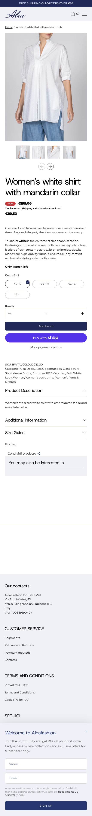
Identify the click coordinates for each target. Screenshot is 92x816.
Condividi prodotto (22, 453)
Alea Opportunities (49, 368)
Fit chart (10, 444)
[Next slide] (50, 166)
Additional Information (25, 420)
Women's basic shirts (39, 377)
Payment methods (17, 652)
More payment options (45, 347)
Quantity (9, 306)
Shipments (12, 638)
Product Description (23, 390)
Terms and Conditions (19, 692)
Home (9, 27)
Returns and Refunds (19, 645)
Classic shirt (71, 368)
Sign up (46, 805)
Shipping (27, 208)
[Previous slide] (41, 166)
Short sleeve (13, 373)
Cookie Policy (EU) (17, 699)
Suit (69, 373)
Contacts (11, 659)
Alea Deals (27, 368)
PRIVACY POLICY (16, 685)
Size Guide (15, 432)
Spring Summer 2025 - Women (44, 373)
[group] (23, 152)
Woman (18, 377)
